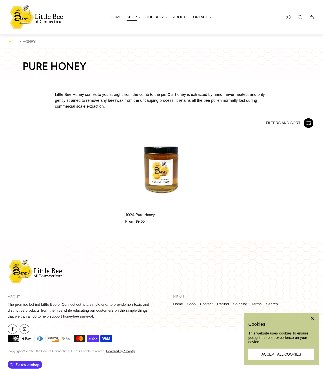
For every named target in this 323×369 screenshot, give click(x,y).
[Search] (300, 17)
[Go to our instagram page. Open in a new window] (24, 329)
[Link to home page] (35, 272)
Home (13, 42)
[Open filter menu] (308, 123)
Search (272, 304)
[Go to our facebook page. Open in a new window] (12, 329)
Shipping (240, 304)
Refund (223, 304)
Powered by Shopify (120, 351)
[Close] (313, 319)
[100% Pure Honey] (161, 168)
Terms (257, 304)
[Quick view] (195, 135)
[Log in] (288, 17)
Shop (191, 304)
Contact (206, 304)
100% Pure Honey (140, 215)
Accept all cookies (281, 354)
